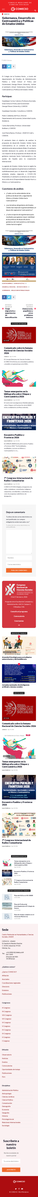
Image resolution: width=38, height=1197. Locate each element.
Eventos (6, 14)
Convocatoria (19, 616)
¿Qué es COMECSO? (9, 972)
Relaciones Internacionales (11, 1122)
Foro (3, 1077)
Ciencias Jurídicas (8, 1097)
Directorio (5, 986)
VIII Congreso (7, 1015)
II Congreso (6, 1037)
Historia (5, 1116)
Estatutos (5, 990)
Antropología (6, 1093)
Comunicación (7, 1103)
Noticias (5, 1058)
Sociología (5, 1125)
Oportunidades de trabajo (11, 1069)
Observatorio (7, 1055)
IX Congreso (6, 1011)
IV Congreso (6, 1030)
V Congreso (6, 1026)
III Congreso (6, 1033)
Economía (5, 1109)
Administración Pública (10, 1090)
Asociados (5, 979)
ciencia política (19, 283)
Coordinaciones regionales (11, 983)
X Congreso (6, 1008)
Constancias (19, 621)
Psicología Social (8, 1119)
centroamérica (8, 283)
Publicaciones (7, 994)
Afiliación (5, 975)
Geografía (5, 1113)
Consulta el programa (19, 611)
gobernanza (6, 290)
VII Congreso (6, 1019)
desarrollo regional (9, 287)
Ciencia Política (7, 1100)
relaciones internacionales (20, 290)
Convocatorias (7, 1066)
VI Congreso (6, 1022)
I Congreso (6, 1041)
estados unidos (22, 287)
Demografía (6, 1106)
